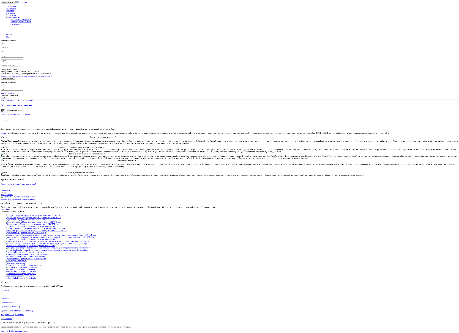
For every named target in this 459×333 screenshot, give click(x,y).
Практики (10, 11)
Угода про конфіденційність (12, 315)
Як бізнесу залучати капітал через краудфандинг (25, 256)
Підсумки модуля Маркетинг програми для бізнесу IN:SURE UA (32, 224)
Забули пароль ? (7, 93)
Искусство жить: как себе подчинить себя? (18, 184)
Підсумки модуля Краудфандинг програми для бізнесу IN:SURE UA (33, 218)
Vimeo (25, 331)
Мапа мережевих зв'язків (21, 22)
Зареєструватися (8, 78)
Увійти (4, 98)
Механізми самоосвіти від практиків (16, 105)
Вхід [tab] (7, 37)
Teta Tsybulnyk (7, 195)
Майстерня (10, 13)
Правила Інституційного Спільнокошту (17, 311)
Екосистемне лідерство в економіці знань (18, 199)
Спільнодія (31, 220)
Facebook (4, 331)
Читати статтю (7, 209)
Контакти (5, 290)
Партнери (5, 298)
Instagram (18, 331)
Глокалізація (41, 233)
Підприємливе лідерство (16, 220)
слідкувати (5, 190)
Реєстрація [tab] (10, 34)
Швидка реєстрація (9, 69)
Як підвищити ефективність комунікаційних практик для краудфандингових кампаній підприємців (46, 243)
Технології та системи (15, 226)
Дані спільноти (14, 17)
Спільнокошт (11, 6)
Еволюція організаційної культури (20, 276)
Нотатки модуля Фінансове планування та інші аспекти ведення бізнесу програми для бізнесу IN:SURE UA (50, 237)
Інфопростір (41, 220)
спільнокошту (45, 76)
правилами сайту (31, 76)
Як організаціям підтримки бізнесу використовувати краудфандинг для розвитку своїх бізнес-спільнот (47, 250)
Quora (3, 133)
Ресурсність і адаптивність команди (20, 269)
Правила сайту (7, 302)
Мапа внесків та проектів (21, 20)
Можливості (11, 9)
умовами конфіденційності (12, 76)
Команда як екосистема (15, 263)
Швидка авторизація (9, 96)
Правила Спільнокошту (10, 306)
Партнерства (11, 15)
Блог (3, 294)
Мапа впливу (16, 24)
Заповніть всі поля (8, 41)
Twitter (11, 331)
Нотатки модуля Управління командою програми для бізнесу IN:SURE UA (36, 231)
